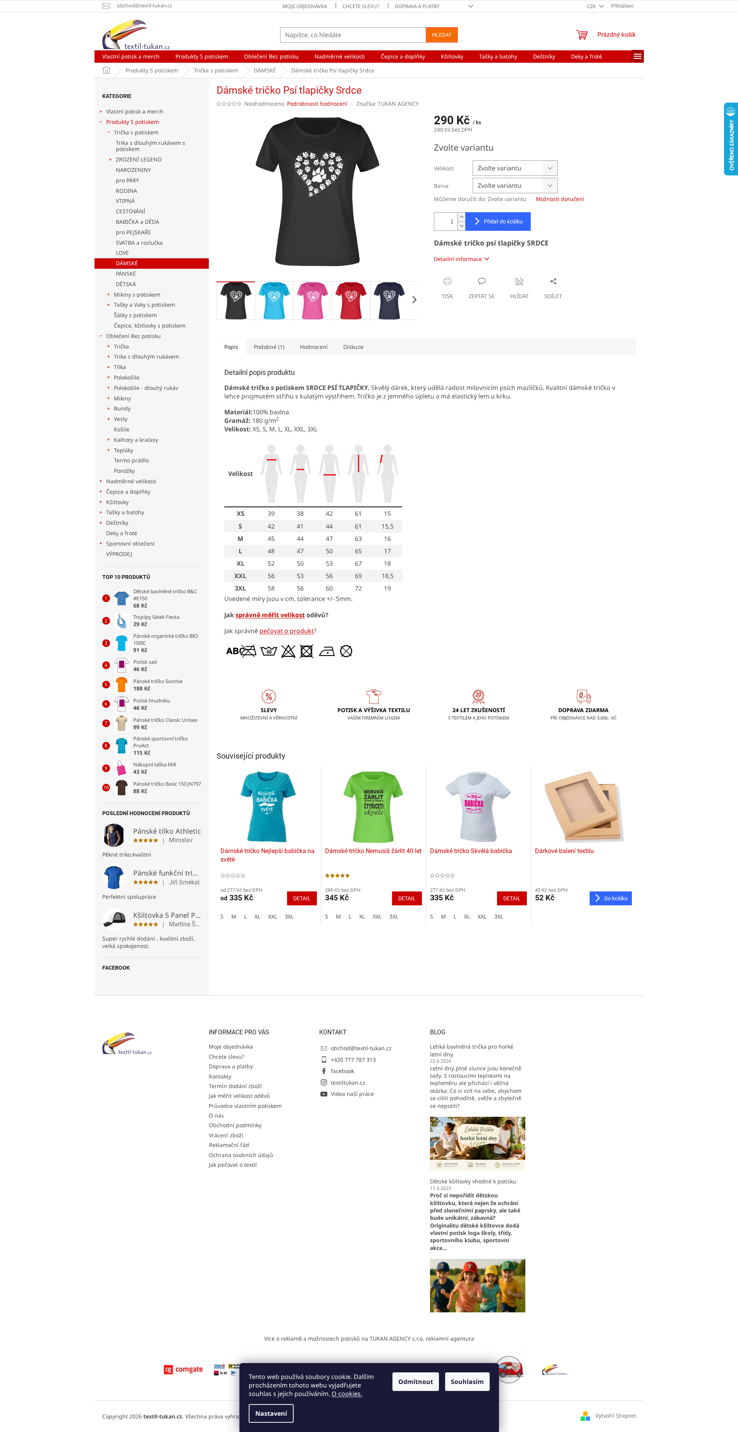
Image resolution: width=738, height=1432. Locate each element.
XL (257, 916)
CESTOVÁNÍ (130, 211)
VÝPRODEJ (119, 554)
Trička (121, 346)
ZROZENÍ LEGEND (139, 159)
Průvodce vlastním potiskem (245, 1105)
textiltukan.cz (348, 1082)
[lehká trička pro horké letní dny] (477, 1143)
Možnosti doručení (560, 199)
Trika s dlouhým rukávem (146, 356)
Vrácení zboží (226, 1135)
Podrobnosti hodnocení (317, 103)
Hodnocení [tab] (314, 346)
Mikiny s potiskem (137, 294)
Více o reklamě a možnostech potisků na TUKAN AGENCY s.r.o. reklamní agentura (369, 1338)
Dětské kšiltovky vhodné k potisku (473, 1181)
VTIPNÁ (125, 200)
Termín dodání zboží (235, 1086)
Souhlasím (467, 1381)
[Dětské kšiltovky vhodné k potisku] (477, 1285)
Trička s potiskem (136, 132)
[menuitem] (131, 56)
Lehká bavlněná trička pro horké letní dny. (471, 1050)
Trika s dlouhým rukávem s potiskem (150, 146)
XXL (272, 916)
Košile (121, 429)
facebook (342, 1071)
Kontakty (220, 1076)
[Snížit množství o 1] (461, 225)
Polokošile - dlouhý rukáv (146, 387)
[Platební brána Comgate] (183, 1369)
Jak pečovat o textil (233, 1164)
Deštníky (117, 522)
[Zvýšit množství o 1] (461, 217)
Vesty (120, 418)
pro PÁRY (127, 180)
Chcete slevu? (360, 6)
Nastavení (271, 1413)
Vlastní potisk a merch (134, 111)
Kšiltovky (117, 502)
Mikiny (122, 398)
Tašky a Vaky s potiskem (144, 304)
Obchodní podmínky (235, 1125)
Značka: (387, 103)
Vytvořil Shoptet (615, 1415)
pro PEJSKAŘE (133, 232)
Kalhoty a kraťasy (136, 439)
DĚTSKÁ (126, 284)
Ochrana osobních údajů (241, 1155)
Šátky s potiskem (135, 315)
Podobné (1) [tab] (269, 346)
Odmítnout (415, 1381)
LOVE (122, 252)
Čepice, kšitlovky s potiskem (150, 325)
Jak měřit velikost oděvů (239, 1095)
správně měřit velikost (270, 615)
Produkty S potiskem (132, 121)
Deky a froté (121, 533)
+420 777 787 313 (353, 1059)
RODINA (126, 190)
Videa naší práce (352, 1093)
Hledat (442, 35)
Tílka (120, 367)
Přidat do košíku (503, 221)
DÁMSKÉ (127, 263)
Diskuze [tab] (353, 346)
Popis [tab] (231, 346)
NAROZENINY (133, 169)
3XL (289, 916)
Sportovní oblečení (130, 543)
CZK (592, 6)
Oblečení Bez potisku (133, 336)
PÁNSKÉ (126, 273)
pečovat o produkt (287, 631)
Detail (302, 898)
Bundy (122, 408)
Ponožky (124, 470)
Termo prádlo (131, 460)
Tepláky (123, 450)
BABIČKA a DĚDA (137, 221)
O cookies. (347, 1393)
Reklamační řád (229, 1145)
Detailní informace (458, 259)
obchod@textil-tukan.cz (361, 1048)
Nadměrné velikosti (131, 481)
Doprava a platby (417, 6)
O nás (216, 1115)
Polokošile (126, 377)
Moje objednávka (304, 6)
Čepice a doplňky (128, 491)
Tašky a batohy (125, 512)
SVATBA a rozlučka (139, 242)
